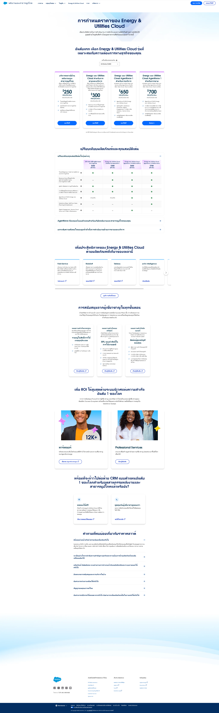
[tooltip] (116, 60)
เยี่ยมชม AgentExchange (69, 462)
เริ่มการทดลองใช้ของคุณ (84, 519)
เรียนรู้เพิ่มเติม (146, 281)
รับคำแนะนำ (61, 281)
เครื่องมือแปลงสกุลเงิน (108, 60)
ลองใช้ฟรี (67, 123)
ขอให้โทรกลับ (119, 519)
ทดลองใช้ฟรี (89, 281)
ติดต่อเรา (152, 123)
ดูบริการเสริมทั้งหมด (109, 296)
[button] (166, 272)
